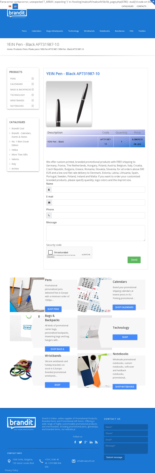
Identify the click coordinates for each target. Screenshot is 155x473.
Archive (15, 168)
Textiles (142, 31)
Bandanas (120, 31)
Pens (24, 31)
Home (10, 49)
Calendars (36, 31)
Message (51, 222)
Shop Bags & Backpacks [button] (57, 350)
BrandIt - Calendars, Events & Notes (21, 135)
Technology (73, 31)
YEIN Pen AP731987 (48, 49)
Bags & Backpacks (54, 31)
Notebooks (105, 31)
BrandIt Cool (18, 128)
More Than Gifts (20, 154)
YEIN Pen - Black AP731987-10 (71, 49)
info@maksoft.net (86, 461)
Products (17, 49)
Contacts (141, 6)
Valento (15, 159)
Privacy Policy (11, 470)
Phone (50, 209)
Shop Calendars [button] (124, 307)
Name (49, 183)
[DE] (10, 5)
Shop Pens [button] (53, 309)
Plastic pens (33, 49)
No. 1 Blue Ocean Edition (20, 143)
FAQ (131, 31)
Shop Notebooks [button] (124, 387)
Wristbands (89, 31)
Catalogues (127, 6)
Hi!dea (15, 149)
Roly (14, 163)
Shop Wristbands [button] (57, 386)
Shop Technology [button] (125, 338)
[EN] (15, 5)
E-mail (49, 196)
